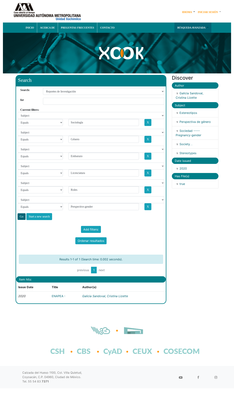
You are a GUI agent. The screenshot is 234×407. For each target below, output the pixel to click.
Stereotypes (188, 153)
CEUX (142, 351)
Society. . (186, 144)
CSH (57, 351)
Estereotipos (188, 113)
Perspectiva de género (195, 122)
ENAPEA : (58, 296)
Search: (21, 90)
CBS (83, 351)
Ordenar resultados (91, 241)
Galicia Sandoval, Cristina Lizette (105, 296)
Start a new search (39, 216)
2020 (183, 168)
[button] (188, 12)
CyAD (112, 351)
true (182, 184)
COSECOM (173, 351)
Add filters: (91, 229)
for (21, 99)
